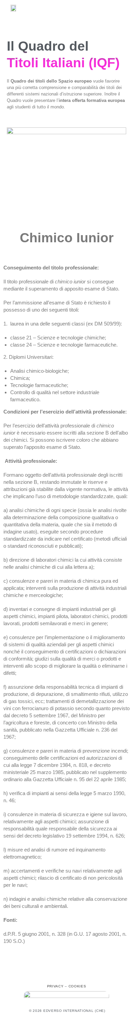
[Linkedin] (81, 974)
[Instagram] (66, 974)
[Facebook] (51, 974)
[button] (118, 9)
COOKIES (77, 986)
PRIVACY (55, 986)
